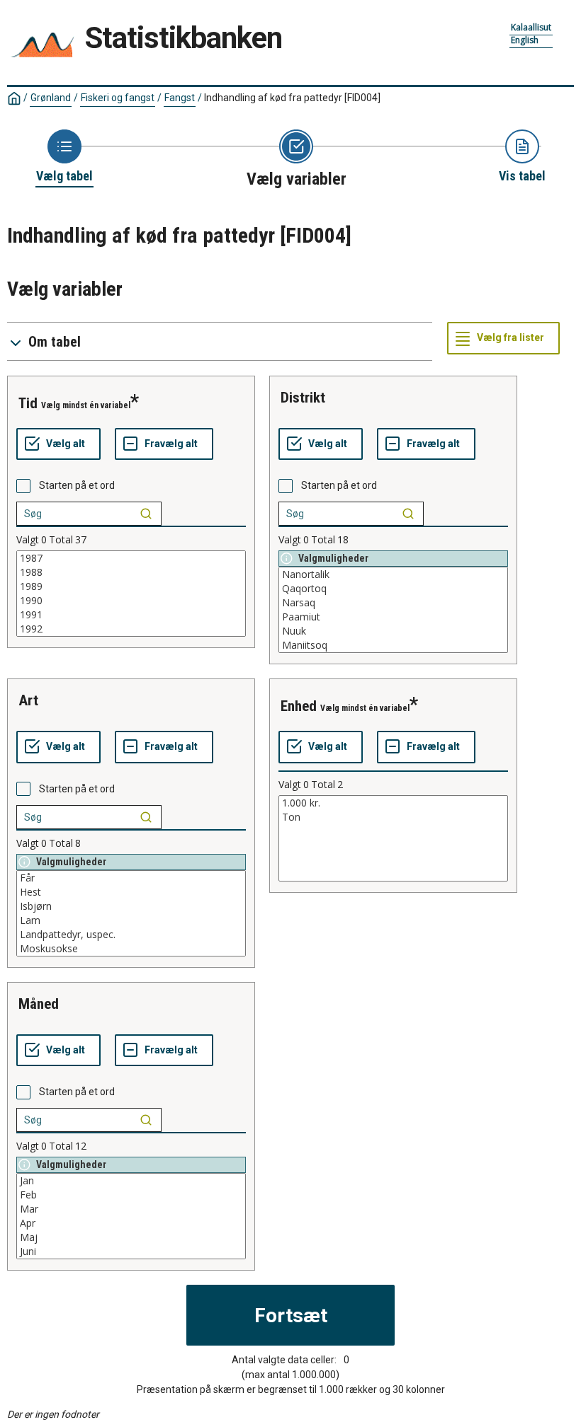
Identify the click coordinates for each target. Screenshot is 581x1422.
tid (28, 403)
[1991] (131, 615)
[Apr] (131, 1223)
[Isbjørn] (131, 906)
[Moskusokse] (131, 949)
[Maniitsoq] (393, 645)
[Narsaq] (393, 603)
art (28, 700)
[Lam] (131, 920)
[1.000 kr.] (393, 803)
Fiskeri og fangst (117, 97)
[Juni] (131, 1251)
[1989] (131, 586)
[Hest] (131, 892)
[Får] (131, 878)
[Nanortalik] (393, 574)
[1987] (131, 558)
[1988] (131, 572)
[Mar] (131, 1209)
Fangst (179, 97)
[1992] (131, 629)
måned (38, 1003)
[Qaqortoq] (393, 589)
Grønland (50, 97)
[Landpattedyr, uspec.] (131, 934)
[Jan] (131, 1181)
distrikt (303, 397)
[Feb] (131, 1195)
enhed (299, 706)
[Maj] (131, 1237)
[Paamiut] (393, 617)
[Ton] (393, 817)
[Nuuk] (393, 631)
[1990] (131, 601)
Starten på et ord (77, 485)
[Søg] (146, 514)
